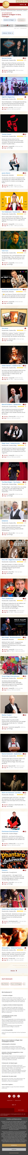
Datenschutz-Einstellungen (14, 1152)
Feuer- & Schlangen (16, 984)
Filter (6, 25)
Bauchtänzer (5, 984)
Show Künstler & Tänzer (11, 10)
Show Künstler (19, 10)
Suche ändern (20, 25)
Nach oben (21, 1110)
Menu (22, 4)
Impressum (9, 1100)
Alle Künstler (3, 10)
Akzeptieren (14, 1145)
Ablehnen (14, 1149)
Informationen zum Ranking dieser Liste (19, 965)
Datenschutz (18, 1100)
